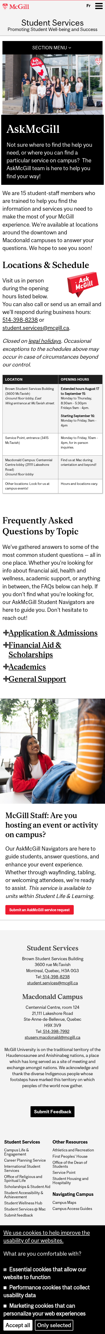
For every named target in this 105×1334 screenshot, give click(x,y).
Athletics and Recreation (73, 1150)
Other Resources (70, 1142)
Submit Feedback (52, 1111)
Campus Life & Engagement (16, 1152)
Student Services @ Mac (25, 1209)
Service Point (63, 1172)
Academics (27, 666)
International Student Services (22, 1168)
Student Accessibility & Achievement (23, 1195)
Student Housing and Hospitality (70, 1181)
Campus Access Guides (72, 1208)
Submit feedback (18, 1215)
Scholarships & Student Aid (27, 1186)
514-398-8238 (20, 320)
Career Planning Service (25, 1160)
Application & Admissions (53, 632)
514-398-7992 (55, 1031)
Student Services (52, 22)
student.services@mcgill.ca (35, 328)
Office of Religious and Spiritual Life (23, 1179)
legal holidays (44, 341)
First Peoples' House (70, 1156)
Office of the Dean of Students (69, 1164)
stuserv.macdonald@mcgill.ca (52, 1037)
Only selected (54, 1325)
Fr (88, 5)
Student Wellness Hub (23, 1203)
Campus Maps (64, 1202)
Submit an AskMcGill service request (39, 910)
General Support (37, 679)
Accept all (18, 1325)
